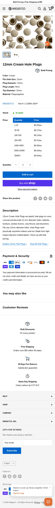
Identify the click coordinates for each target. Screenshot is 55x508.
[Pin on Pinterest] (40, 198)
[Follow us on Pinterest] (20, 476)
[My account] (44, 8)
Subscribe (12, 451)
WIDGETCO (8, 103)
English (7, 463)
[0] (50, 8)
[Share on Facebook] (35, 198)
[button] (48, 502)
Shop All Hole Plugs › (39, 244)
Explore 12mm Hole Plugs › (15, 244)
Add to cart (27, 174)
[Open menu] (4, 9)
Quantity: (7, 165)
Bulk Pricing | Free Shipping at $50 (27, 2)
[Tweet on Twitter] (45, 198)
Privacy (37, 502)
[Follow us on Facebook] (4, 476)
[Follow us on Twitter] (9, 476)
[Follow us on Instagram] (15, 476)
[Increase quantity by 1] (30, 165)
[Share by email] (50, 198)
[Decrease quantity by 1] (16, 165)
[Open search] (39, 8)
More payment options (27, 189)
